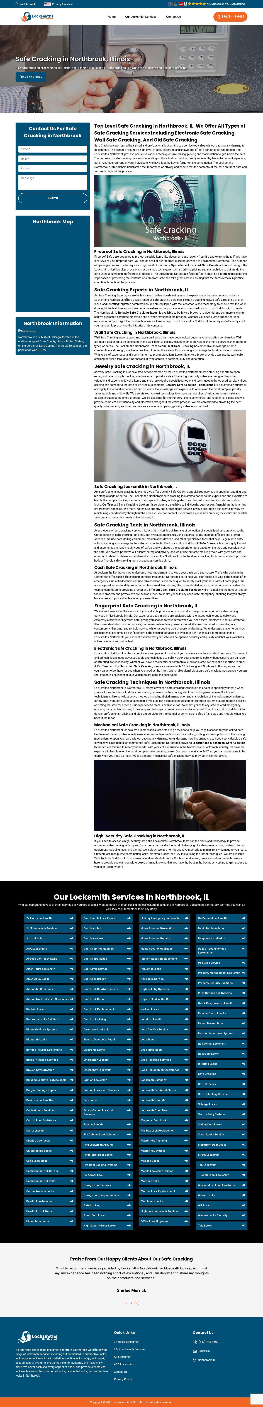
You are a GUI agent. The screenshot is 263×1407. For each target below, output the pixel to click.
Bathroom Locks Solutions (43, 1019)
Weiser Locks (206, 1195)
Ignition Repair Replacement (159, 958)
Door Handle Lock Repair (99, 918)
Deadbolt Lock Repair (40, 1211)
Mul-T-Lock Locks (152, 1201)
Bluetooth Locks (36, 1039)
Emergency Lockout (96, 1059)
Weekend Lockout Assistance (217, 1185)
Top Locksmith (207, 1165)
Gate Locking (92, 1205)
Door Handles (92, 928)
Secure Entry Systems (211, 1114)
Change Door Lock (38, 1140)
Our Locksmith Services (141, 16)
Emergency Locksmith (97, 1070)
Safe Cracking (207, 1074)
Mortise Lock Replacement (158, 1191)
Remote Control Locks (212, 1013)
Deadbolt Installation (39, 1201)
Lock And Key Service (154, 1029)
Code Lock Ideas (36, 1160)
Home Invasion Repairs (155, 938)
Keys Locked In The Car (156, 999)
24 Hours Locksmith (39, 918)
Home (112, 16)
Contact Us (173, 16)
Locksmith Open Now (154, 1110)
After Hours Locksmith (40, 968)
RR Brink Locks (207, 1063)
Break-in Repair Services (42, 1059)
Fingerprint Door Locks (98, 1154)
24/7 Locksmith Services (42, 928)
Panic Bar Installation (211, 928)
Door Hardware (93, 938)
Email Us (204, 1351)
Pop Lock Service (209, 962)
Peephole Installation (211, 938)
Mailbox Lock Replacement (158, 1130)
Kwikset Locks (150, 1009)
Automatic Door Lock (39, 989)
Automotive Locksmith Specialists (47, 999)
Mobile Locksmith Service (157, 1171)
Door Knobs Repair (95, 958)
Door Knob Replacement (99, 948)
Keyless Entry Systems (155, 989)
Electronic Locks (94, 1049)
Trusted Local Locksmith (213, 1175)
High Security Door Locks (100, 1225)
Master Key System (153, 1150)
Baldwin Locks (35, 1009)
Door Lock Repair (95, 999)
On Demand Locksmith (212, 918)
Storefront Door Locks (212, 1144)
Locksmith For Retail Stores (158, 1090)
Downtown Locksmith (97, 1029)
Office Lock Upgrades (154, 1221)
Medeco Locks (150, 1160)
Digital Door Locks (37, 1221)
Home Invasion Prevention (157, 928)
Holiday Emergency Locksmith (160, 918)
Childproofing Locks (39, 1150)
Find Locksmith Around (98, 1144)
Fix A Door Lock (93, 1175)
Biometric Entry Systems (41, 1029)
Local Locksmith (151, 1019)
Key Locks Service (152, 979)
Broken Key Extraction (40, 1070)
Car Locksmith (35, 1130)
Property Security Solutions (215, 983)
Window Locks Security (212, 1215)
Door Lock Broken (95, 979)
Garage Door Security (97, 1185)
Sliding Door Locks (210, 1124)
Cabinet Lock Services (40, 1110)
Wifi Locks (204, 1205)
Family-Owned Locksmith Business (99, 1112)
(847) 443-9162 (233, 16)
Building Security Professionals (46, 1080)
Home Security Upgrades (156, 948)
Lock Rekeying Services (156, 1059)
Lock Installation (151, 1049)
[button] (126, 1303)
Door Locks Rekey (95, 1019)
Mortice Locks (150, 1181)
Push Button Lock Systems (215, 993)
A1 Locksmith (34, 938)
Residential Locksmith (212, 1043)
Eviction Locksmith (95, 1080)
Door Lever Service (96, 968)
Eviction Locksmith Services (101, 1090)
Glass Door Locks (95, 1215)
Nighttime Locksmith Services (160, 1211)
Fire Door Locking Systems (100, 1165)
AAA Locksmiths (36, 948)
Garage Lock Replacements (101, 1195)
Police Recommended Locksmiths (212, 950)
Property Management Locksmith (219, 972)
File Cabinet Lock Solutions (101, 1134)
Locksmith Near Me (153, 1100)
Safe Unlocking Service (213, 1094)
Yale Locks (205, 1225)
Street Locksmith (209, 1154)
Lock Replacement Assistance (160, 1070)
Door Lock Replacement (99, 1009)
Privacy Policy (123, 1379)
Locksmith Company (153, 1080)
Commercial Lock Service (42, 1171)
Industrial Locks (151, 968)
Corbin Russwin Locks (40, 1191)
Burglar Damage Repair (41, 1090)
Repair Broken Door (210, 1023)
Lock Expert (148, 1039)
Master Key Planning (154, 1140)
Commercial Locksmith (40, 1181)
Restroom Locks (208, 1053)
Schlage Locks (207, 1104)
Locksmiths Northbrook (132, 1402)
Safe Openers (207, 1084)
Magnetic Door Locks (154, 1120)
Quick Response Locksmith (215, 1003)
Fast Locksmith (93, 1124)
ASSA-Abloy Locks (37, 979)
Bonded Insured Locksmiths (44, 1049)
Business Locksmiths (39, 1100)
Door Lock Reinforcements (101, 989)
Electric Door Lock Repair (100, 1039)
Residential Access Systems (216, 1033)
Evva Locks (90, 1100)
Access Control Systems (41, 958)
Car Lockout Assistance (41, 1120)
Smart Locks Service (211, 1134)
